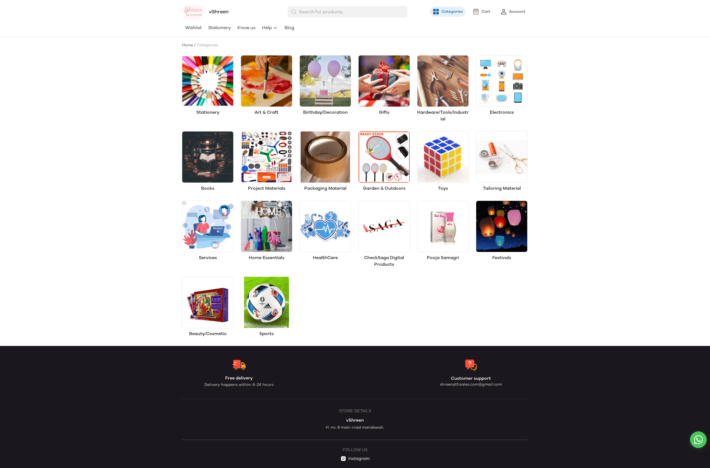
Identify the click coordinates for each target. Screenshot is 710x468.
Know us (246, 27)
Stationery (219, 27)
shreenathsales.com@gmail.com (471, 384)
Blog (289, 27)
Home (187, 45)
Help (267, 27)
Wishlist (193, 27)
